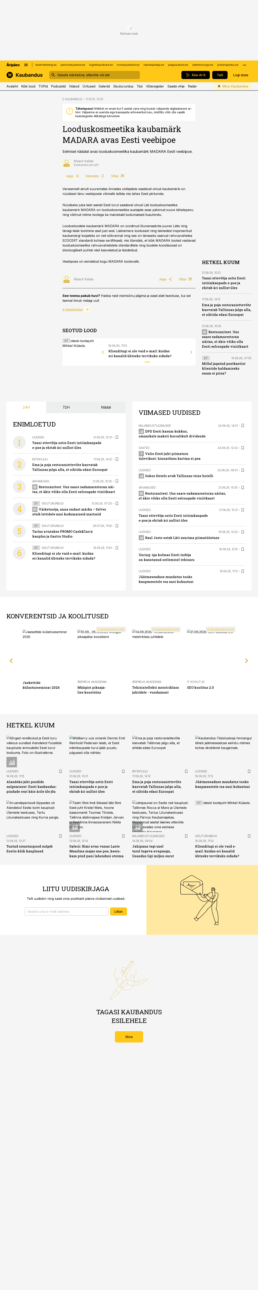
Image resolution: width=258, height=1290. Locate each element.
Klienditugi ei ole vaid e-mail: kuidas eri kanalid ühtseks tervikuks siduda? (217, 851)
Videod (74, 86)
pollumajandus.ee (227, 64)
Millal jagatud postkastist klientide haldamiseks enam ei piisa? (224, 368)
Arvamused (40, 481)
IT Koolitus (196, 681)
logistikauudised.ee (101, 64)
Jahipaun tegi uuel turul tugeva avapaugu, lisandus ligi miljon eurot (153, 851)
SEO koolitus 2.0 (200, 687)
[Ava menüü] (26, 65)
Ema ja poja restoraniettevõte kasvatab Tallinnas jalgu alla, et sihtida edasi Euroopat (226, 310)
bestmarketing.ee (46, 64)
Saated (144, 447)
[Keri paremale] (191, 352)
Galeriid (104, 86)
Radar (192, 86)
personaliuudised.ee (73, 64)
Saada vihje (176, 86)
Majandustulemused (155, 425)
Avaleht (12, 86)
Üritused (88, 86)
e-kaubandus (72, 309)
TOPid (43, 86)
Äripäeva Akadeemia (92, 681)
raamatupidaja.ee (154, 64)
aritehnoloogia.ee (202, 64)
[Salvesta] (116, 437)
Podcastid (58, 86)
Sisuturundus (123, 86)
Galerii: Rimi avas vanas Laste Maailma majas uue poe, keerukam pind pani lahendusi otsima (96, 851)
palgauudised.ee (178, 64)
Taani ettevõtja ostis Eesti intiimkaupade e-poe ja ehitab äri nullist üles (224, 283)
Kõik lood (28, 86)
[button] (66, 911)
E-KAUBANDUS (72, 99)
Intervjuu (40, 459)
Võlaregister (155, 86)
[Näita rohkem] (244, 65)
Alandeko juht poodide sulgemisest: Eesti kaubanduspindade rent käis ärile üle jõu (31, 787)
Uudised (38, 437)
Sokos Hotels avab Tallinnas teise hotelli (179, 476)
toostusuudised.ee (128, 64)
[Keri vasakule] (103, 352)
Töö (140, 86)
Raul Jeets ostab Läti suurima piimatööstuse (182, 538)
